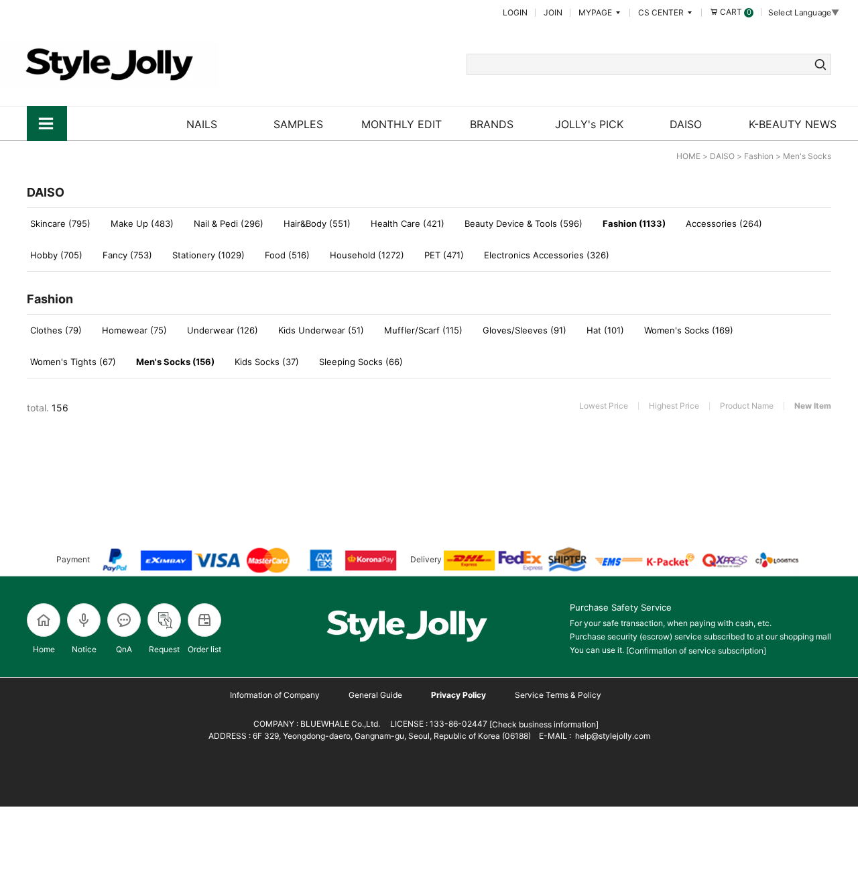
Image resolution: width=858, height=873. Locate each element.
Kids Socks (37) (267, 361)
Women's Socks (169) (688, 330)
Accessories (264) (724, 223)
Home (44, 649)
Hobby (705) (56, 255)
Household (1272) (367, 255)
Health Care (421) (407, 223)
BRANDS (491, 124)
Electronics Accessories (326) (546, 255)
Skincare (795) (60, 223)
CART (734, 12)
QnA (124, 649)
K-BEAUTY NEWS (793, 124)
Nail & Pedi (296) (228, 223)
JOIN (553, 12)
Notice (84, 649)
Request (164, 649)
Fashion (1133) (634, 223)
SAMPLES (298, 124)
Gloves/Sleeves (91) (524, 330)
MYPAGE (596, 12)
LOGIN (515, 12)
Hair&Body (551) (317, 223)
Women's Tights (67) (73, 361)
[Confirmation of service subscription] (696, 651)
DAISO (686, 124)
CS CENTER (662, 12)
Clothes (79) (56, 330)
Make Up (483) (142, 223)
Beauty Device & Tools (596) (524, 223)
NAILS (201, 124)
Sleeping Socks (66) (361, 361)
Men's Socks (807, 156)
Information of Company (275, 695)
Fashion (759, 156)
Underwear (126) (222, 330)
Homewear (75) (134, 330)
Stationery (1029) (208, 255)
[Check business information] (543, 724)
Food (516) (287, 255)
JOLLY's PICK (589, 124)
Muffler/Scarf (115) (423, 330)
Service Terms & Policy (558, 695)
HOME (688, 156)
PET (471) (444, 255)
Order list (204, 649)
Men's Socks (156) (175, 361)
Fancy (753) (127, 255)
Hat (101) (605, 330)
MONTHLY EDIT (401, 124)
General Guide (375, 695)
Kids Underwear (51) (321, 330)
